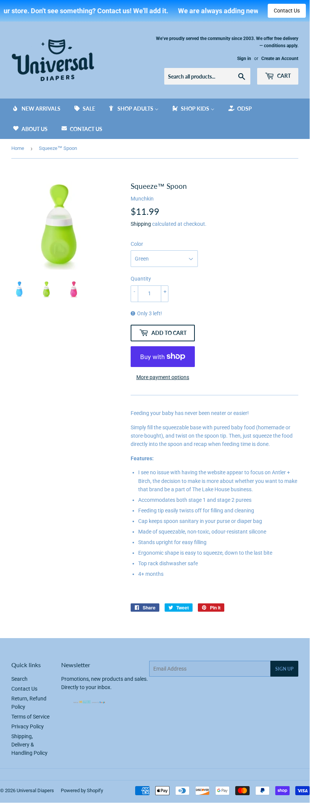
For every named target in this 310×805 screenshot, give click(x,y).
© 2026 (8, 790)
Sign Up (284, 669)
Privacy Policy (27, 726)
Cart (283, 75)
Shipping (141, 224)
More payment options (162, 377)
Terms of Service (30, 717)
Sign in (244, 58)
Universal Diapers (35, 790)
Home (17, 148)
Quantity (141, 279)
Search (19, 679)
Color (137, 244)
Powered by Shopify (82, 790)
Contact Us (287, 11)
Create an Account (279, 58)
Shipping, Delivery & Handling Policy (29, 744)
